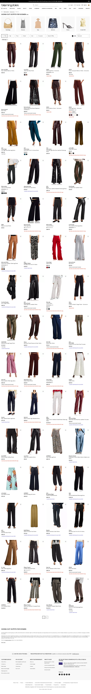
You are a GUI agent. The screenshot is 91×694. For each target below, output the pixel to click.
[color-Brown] (26, 74)
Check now (77, 666)
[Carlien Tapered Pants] (56, 479)
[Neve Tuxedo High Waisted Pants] (34, 403)
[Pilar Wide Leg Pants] (56, 442)
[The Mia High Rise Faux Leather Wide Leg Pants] (56, 134)
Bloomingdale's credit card (21, 661)
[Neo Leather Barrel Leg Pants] (11, 403)
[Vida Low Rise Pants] (11, 172)
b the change (32, 664)
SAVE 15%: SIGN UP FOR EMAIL (20, 653)
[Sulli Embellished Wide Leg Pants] (79, 479)
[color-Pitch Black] (2, 193)
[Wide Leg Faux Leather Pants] (34, 288)
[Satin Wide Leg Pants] (11, 553)
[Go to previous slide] (2, 1)
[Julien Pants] (56, 288)
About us (32, 661)
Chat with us (3, 661)
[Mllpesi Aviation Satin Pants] (56, 516)
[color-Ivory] (71, 153)
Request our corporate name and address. (57, 686)
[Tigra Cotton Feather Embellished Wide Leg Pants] (56, 403)
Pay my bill (18, 668)
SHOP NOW (60, 1)
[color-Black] (24, 74)
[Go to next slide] (87, 1)
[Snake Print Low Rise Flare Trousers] (79, 328)
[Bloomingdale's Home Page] (10, 5)
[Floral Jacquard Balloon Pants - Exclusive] (79, 55)
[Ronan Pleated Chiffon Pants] (56, 553)
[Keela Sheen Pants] (34, 365)
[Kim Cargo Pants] (11, 288)
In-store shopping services (49, 665)
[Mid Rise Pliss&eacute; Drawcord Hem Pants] (34, 328)
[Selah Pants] (56, 248)
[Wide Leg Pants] (34, 210)
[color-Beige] (75, 115)
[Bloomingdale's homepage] (2, 11)
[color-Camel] (2, 269)
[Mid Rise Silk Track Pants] (34, 172)
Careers (31, 666)
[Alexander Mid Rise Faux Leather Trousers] (79, 403)
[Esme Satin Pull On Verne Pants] (34, 134)
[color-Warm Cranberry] (47, 267)
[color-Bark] (69, 115)
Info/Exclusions (75, 653)
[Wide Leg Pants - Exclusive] (56, 55)
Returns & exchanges (5, 668)
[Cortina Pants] (56, 365)
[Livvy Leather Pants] (11, 591)
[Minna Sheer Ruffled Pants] (11, 442)
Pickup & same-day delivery (49, 667)
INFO (56, 1)
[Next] (20, 55)
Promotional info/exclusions (69, 666)
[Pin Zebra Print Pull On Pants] (34, 248)
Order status (18, 666)
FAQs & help (3, 666)
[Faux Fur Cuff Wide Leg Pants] (79, 591)
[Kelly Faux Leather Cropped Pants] (34, 591)
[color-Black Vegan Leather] (4, 269)
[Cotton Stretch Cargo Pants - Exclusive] (79, 288)
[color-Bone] (47, 309)
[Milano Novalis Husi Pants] (34, 516)
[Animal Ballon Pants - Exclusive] (56, 93)
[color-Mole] (6, 193)
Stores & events (47, 669)
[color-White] (73, 115)
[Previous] (2, 55)
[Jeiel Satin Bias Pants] (34, 55)
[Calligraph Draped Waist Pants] (56, 591)
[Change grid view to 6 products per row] (75, 36)
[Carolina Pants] (56, 210)
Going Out (12, 11)
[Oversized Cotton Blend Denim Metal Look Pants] (79, 442)
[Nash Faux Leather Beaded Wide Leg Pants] (56, 172)
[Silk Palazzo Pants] (11, 479)
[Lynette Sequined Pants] (34, 553)
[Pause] (89, 1)
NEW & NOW (6, 11)
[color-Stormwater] (24, 154)
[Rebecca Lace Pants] (11, 210)
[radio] (25, 75)
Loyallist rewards (19, 664)
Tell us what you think (5, 673)
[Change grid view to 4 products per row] (72, 36)
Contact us (3, 664)
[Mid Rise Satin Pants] (11, 516)
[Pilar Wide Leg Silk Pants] (34, 479)
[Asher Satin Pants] (56, 328)
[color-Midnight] (4, 193)
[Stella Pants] (79, 365)
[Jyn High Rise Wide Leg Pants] (11, 134)
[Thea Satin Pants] (79, 134)
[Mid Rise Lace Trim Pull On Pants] (79, 516)
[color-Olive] (69, 153)
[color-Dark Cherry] (71, 115)
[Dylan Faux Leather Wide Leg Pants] (11, 248)
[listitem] (45, 1)
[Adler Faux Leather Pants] (34, 442)
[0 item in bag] (89, 5)
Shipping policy (4, 670)
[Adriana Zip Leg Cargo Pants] (11, 328)
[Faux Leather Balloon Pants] (11, 55)
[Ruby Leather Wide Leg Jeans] (11, 365)
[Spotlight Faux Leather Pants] (79, 172)
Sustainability (32, 668)
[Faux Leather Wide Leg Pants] (79, 210)
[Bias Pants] (11, 94)
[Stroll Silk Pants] (79, 553)
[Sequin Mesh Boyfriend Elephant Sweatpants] (34, 93)
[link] (11, 71)
